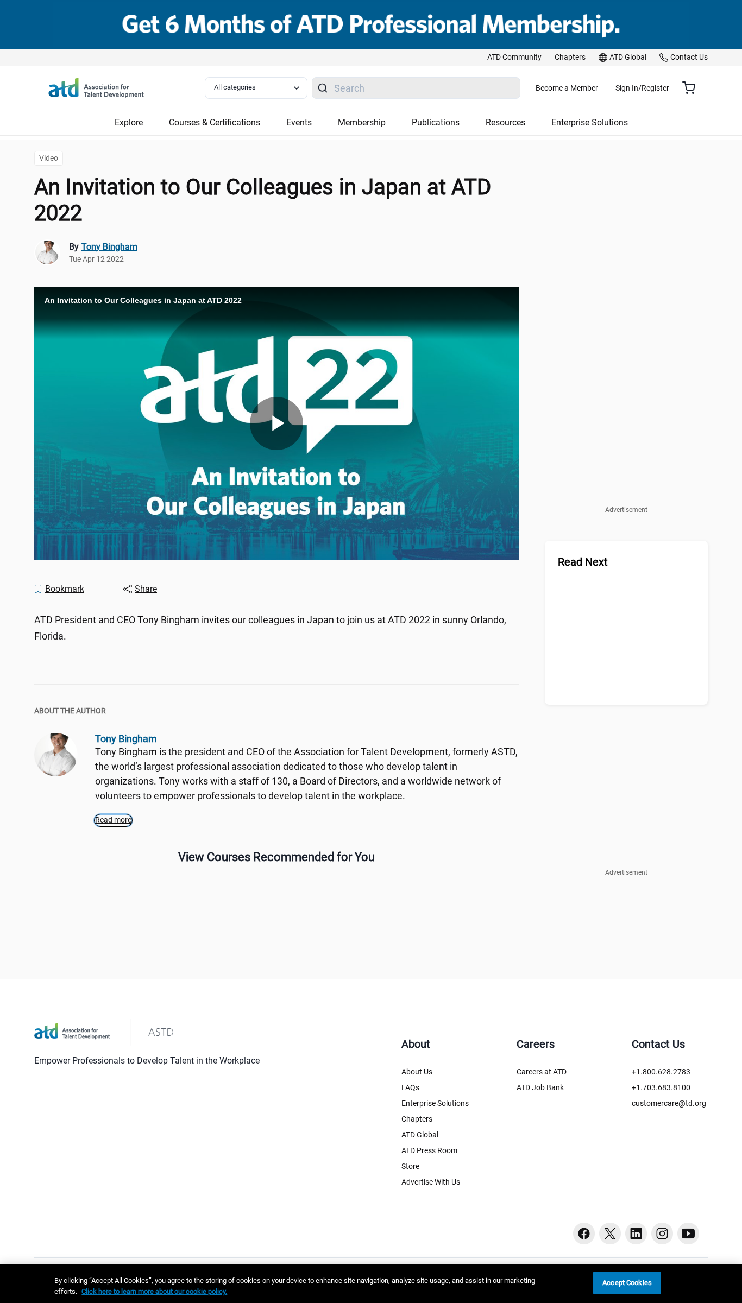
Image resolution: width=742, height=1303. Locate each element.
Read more (113, 819)
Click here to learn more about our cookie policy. (154, 1291)
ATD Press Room (429, 1150)
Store (410, 1166)
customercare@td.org (669, 1103)
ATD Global (419, 1134)
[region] (371, 1283)
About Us (416, 1071)
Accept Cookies (627, 1283)
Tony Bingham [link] (109, 247)
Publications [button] (436, 122)
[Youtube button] (688, 1233)
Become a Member (567, 88)
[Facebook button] (584, 1233)
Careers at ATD (542, 1071)
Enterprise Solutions (435, 1103)
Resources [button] (505, 122)
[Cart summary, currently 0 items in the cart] (693, 88)
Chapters (416, 1119)
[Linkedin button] (636, 1233)
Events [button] (299, 122)
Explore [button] (129, 122)
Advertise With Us (430, 1182)
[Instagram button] (662, 1233)
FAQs (410, 1087)
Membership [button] (362, 122)
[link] (514, 57)
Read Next (583, 561)
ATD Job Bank (540, 1087)
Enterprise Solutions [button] (589, 122)
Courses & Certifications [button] (214, 122)
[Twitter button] (610, 1233)
